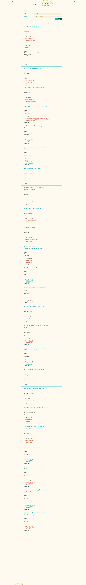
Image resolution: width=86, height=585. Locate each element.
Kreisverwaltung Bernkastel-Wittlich (35, 369)
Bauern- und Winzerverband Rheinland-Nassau (36, 148)
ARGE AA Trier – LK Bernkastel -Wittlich (36, 107)
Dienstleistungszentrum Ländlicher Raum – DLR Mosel (34, 188)
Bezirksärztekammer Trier (32, 168)
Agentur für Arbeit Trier (31, 26)
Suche (25, 16)
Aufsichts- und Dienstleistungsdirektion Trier (36, 127)
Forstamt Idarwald (29, 227)
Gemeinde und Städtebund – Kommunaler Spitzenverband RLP (34, 248)
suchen (59, 19)
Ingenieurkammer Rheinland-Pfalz (34, 306)
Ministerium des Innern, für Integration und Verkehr (36, 491)
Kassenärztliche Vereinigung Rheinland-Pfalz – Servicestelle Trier (36, 349)
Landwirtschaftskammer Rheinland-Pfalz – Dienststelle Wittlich (35, 427)
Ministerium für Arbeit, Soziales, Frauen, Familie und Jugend (36, 514)
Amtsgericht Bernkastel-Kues (32, 68)
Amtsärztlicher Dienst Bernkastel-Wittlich (34, 47)
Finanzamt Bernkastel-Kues (32, 208)
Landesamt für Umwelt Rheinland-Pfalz (36, 388)
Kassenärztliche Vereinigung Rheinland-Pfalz (36, 326)
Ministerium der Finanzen (32, 448)
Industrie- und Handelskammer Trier (35, 287)
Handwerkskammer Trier (31, 268)
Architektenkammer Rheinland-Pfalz (35, 87)
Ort (25, 13)
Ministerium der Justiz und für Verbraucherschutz (33, 468)
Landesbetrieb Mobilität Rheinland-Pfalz (36, 407)
